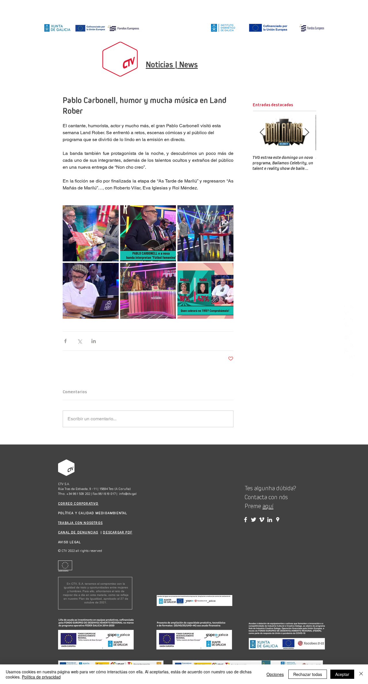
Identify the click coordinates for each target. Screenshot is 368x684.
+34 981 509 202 (78, 493)
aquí (267, 506)
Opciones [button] (275, 674)
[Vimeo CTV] (261, 519)
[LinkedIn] (349, 348)
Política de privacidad (41, 677)
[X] (349, 335)
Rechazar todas (307, 674)
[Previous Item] (261, 132)
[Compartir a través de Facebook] (65, 341)
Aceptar (342, 674)
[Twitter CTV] (253, 519)
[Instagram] (349, 311)
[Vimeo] (349, 360)
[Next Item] (306, 132)
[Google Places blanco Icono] (349, 373)
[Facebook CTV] (245, 519)
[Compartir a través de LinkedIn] (93, 341)
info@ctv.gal (128, 493)
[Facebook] (349, 323)
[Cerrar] (361, 674)
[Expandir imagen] (91, 233)
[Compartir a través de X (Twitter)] (79, 341)
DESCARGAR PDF (117, 532)
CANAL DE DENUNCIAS (78, 532)
